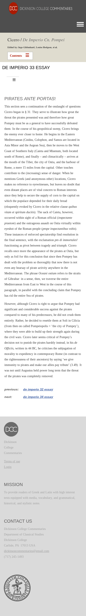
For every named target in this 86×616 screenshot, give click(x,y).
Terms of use (12, 461)
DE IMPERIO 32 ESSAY (38, 389)
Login (7, 467)
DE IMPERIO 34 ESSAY (38, 397)
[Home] (38, 8)
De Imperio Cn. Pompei (44, 39)
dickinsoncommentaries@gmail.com (26, 551)
